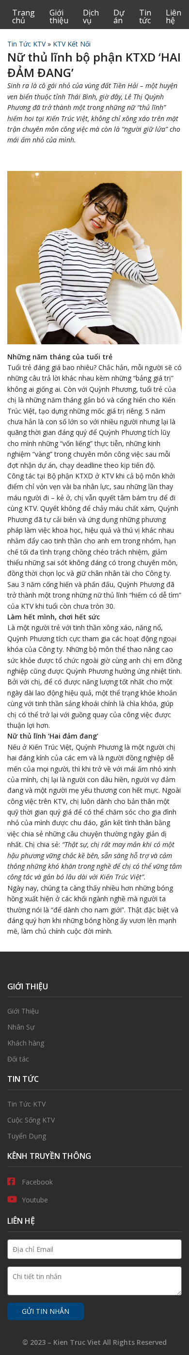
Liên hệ (173, 16)
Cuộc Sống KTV (94, 1120)
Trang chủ (23, 16)
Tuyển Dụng (94, 1136)
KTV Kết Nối (72, 43)
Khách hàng (94, 1043)
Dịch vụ (91, 16)
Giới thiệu (58, 16)
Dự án (119, 16)
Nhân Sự (94, 1027)
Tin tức (145, 16)
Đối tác (94, 1059)
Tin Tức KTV (26, 43)
